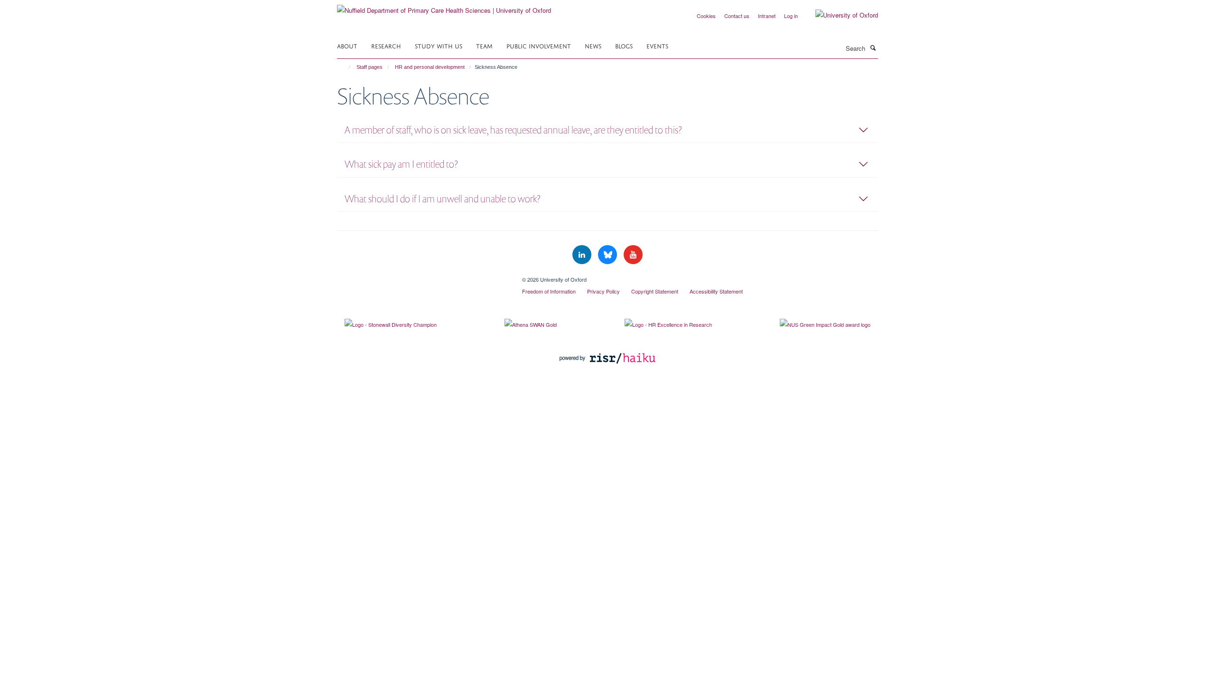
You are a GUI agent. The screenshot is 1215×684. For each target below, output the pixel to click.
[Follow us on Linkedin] (582, 254)
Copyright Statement (654, 291)
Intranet (767, 15)
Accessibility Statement (716, 291)
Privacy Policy (603, 291)
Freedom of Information (549, 291)
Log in (791, 15)
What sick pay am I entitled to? (401, 164)
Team (484, 45)
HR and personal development (430, 67)
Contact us (736, 15)
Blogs (624, 45)
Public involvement (538, 45)
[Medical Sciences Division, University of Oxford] (422, 276)
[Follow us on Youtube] (633, 254)
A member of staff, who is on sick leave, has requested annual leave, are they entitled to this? (513, 130)
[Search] (873, 47)
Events (657, 45)
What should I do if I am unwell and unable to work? (443, 198)
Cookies (706, 15)
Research (386, 45)
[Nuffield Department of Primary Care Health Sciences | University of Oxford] (444, 6)
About (347, 45)
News (593, 45)
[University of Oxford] (839, 15)
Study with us (438, 45)
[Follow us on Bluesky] (608, 254)
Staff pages (369, 67)
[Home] (345, 67)
